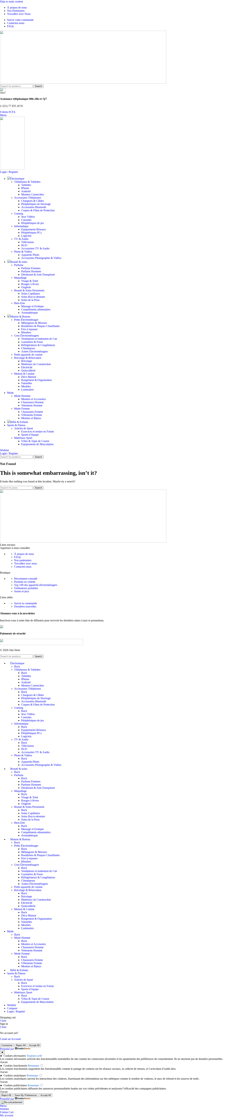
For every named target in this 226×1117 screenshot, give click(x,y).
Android (26, 191)
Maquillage (20, 277)
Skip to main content (11, 1)
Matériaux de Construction (36, 364)
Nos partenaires (22, 560)
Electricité (26, 367)
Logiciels (26, 235)
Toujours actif (34, 1055)
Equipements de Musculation (37, 444)
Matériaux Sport (23, 437)
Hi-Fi (24, 245)
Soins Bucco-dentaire (33, 296)
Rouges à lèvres (30, 284)
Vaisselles (26, 383)
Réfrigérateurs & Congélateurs (38, 345)
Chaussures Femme (32, 411)
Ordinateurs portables (26, 588)
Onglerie (26, 287)
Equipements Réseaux (33, 229)
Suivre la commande (25, 603)
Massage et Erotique (32, 306)
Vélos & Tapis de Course (35, 441)
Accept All (34, 1045)
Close (3, 1020)
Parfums (18, 265)
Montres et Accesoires (33, 399)
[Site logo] (83, 82)
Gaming (18, 213)
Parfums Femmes (30, 268)
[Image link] (83, 541)
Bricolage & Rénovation (27, 357)
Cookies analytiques (15, 1075)
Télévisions (27, 242)
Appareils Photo (30, 254)
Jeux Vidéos (28, 216)
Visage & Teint (29, 280)
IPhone (25, 188)
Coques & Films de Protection (38, 210)
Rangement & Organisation (36, 380)
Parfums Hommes (31, 271)
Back (17, 666)
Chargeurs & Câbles (32, 200)
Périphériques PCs (31, 232)
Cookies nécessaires (15, 1055)
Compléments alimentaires (35, 309)
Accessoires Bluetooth (33, 207)
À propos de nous (24, 553)
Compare (12, 1008)
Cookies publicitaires (15, 1085)
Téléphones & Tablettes (27, 181)
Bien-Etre (19, 303)
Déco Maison (28, 376)
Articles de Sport (23, 428)
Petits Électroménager (26, 319)
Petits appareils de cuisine (28, 354)
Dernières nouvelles (25, 606)
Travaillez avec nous (25, 563)
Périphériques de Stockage (36, 203)
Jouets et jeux (21, 591)
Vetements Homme (31, 405)
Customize (6, 1045)
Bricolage (26, 360)
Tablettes (26, 184)
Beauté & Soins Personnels (29, 290)
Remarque (33, 1065)
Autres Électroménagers (34, 351)
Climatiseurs (28, 348)
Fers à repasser (29, 329)
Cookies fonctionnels (15, 1065)
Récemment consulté (25, 578)
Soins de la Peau (30, 299)
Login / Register (16, 1011)
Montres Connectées (32, 194)
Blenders (26, 332)
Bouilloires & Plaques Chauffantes (40, 326)
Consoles (26, 219)
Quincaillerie (28, 370)
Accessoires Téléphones (27, 197)
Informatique (21, 226)
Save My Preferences (26, 1095)
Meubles (26, 386)
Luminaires (27, 389)
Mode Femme (22, 408)
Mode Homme (22, 395)
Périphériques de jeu (32, 223)
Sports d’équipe (30, 434)
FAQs (17, 557)
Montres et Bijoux (31, 418)
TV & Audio (21, 238)
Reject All (21, 1045)
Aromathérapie (29, 312)
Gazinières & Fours (32, 341)
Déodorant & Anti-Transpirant (38, 274)
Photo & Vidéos (23, 251)
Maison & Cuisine (24, 373)
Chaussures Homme (32, 402)
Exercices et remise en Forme (37, 431)
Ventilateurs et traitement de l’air (39, 338)
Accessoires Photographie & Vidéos (41, 257)
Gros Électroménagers (26, 335)
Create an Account (10, 1038)
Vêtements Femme (31, 414)
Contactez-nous (22, 566)
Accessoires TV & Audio (35, 248)
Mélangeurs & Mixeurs (34, 322)
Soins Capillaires (30, 293)
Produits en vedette (24, 581)
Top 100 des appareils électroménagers (35, 584)
